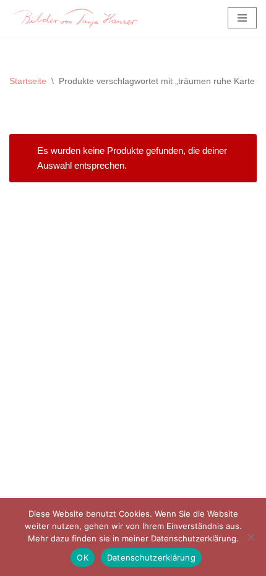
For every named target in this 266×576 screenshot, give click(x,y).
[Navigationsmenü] (242, 17)
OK (82, 557)
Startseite (27, 81)
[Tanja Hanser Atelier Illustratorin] (73, 18)
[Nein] (250, 537)
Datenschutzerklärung (151, 557)
